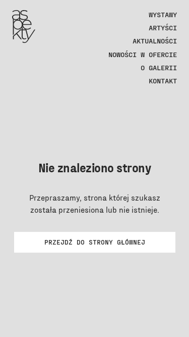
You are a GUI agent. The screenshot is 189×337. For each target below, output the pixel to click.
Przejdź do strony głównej (94, 242)
